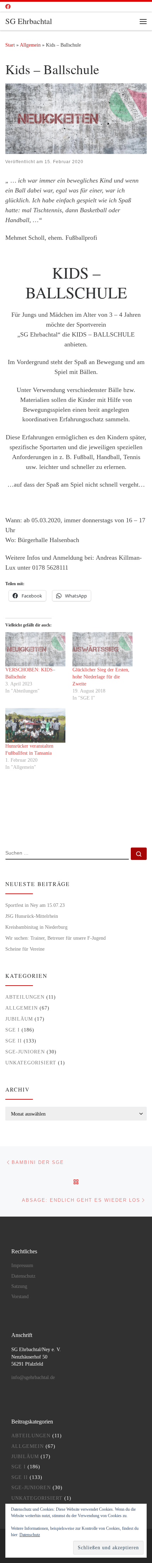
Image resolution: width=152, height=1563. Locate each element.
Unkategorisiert (30, 1062)
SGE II (13, 1041)
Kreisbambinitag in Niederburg (36, 927)
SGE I (12, 1030)
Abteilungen (25, 997)
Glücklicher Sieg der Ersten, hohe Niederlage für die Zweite (100, 677)
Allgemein (30, 45)
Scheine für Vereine (25, 949)
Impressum (22, 1265)
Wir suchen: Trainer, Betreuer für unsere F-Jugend (55, 938)
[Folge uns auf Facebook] (8, 7)
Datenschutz (23, 1276)
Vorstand (20, 1296)
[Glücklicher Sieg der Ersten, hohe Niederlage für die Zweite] (102, 649)
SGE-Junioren (25, 1051)
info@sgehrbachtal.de (33, 1377)
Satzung (19, 1286)
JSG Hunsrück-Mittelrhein (31, 916)
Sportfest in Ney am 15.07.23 (35, 905)
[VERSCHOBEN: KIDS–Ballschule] (35, 649)
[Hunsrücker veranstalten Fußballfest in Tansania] (35, 725)
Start (10, 45)
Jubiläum (19, 1019)
